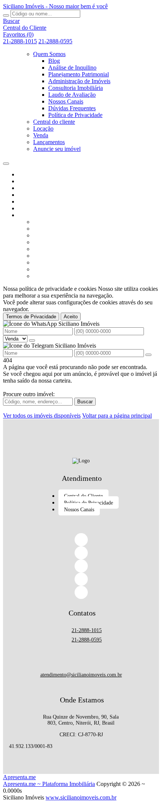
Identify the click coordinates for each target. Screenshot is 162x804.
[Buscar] (6, 15)
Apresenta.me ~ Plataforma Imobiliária (49, 784)
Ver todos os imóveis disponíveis (42, 415)
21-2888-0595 (55, 41)
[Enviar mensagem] (32, 340)
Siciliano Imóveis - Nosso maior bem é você (55, 6)
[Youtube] (81, 592)
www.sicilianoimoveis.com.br (81, 797)
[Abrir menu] (6, 161)
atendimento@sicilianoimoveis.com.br (81, 675)
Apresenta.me (19, 777)
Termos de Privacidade (31, 316)
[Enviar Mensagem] (148, 355)
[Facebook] (81, 539)
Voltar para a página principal (117, 415)
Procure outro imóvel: (29, 394)
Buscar (85, 401)
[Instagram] (81, 566)
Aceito (71, 316)
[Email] (81, 579)
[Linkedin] (81, 552)
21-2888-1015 (20, 41)
